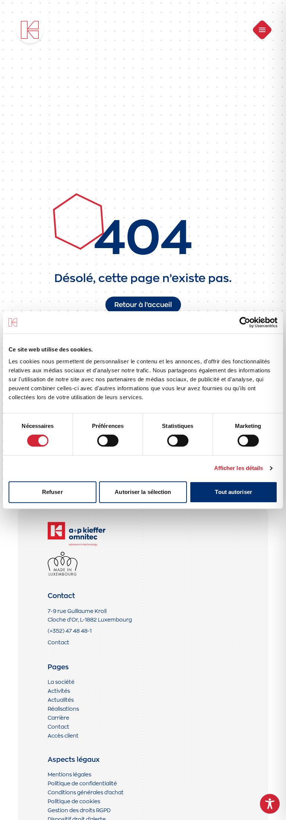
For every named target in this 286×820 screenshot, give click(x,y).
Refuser (52, 492)
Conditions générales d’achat (86, 792)
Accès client (63, 735)
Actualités (61, 700)
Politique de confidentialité (82, 783)
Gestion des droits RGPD (79, 810)
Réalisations (63, 708)
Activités (59, 691)
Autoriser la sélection (143, 492)
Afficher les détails (238, 468)
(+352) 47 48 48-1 (70, 630)
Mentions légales (69, 774)
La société (61, 682)
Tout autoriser (233, 492)
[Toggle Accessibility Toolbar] (269, 803)
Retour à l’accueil (143, 304)
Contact (58, 642)
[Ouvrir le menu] (262, 30)
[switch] (107, 441)
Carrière (58, 717)
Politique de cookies (74, 801)
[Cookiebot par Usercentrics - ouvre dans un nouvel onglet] (244, 322)
